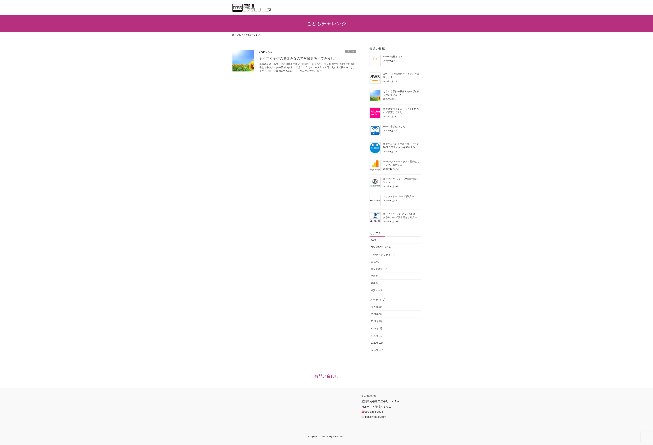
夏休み (350, 51)
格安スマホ (377, 290)
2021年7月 (376, 314)
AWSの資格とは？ (393, 56)
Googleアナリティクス (383, 254)
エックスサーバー (380, 269)
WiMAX (375, 261)
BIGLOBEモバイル (381, 247)
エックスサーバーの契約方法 (398, 196)
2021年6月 (376, 321)
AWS (373, 240)
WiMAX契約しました (394, 126)
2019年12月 (377, 350)
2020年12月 (377, 335)
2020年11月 (377, 342)
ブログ (374, 276)
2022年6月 (376, 307)
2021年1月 (376, 328)
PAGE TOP (636, 429)
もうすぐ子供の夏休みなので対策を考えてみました (298, 58)
